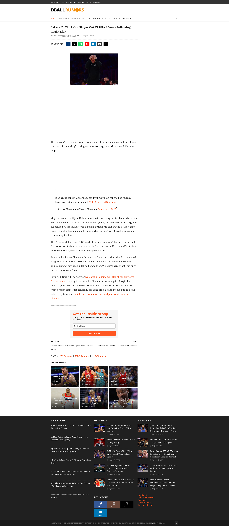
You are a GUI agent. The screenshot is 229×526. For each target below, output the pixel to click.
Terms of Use (145, 504)
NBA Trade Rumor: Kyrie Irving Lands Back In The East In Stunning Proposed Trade (163, 428)
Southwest (110, 19)
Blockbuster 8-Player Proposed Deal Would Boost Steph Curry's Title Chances (163, 482)
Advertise (97, 2)
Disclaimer (144, 502)
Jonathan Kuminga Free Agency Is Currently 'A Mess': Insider (123, 402)
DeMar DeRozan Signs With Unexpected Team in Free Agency (119, 454)
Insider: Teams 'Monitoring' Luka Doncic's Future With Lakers (63, 378)
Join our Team (146, 497)
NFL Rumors (55, 2)
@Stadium (110, 202)
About (88, 2)
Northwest (124, 19)
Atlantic (63, 19)
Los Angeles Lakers (87, 36)
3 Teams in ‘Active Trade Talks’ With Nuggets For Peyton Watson (164, 468)
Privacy (142, 499)
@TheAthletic (96, 202)
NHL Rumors (79, 2)
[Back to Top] (176, 523)
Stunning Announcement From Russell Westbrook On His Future (64, 400)
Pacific (85, 19)
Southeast (96, 19)
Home (53, 19)
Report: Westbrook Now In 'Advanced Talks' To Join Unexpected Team (92, 400)
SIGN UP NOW (94, 333)
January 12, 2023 (107, 209)
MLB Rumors (67, 2)
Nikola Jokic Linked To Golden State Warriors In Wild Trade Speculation (94, 378)
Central (74, 19)
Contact (142, 494)
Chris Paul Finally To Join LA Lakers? (122, 379)
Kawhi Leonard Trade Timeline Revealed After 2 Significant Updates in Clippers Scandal (164, 454)
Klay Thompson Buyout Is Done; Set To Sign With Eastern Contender (118, 468)
